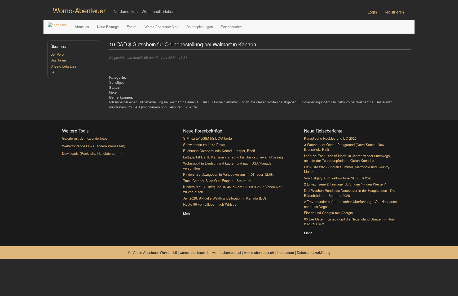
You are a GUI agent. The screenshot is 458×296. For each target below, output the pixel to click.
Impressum (286, 252)
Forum (131, 26)
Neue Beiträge (108, 26)
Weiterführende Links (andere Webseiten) (93, 145)
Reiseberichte (231, 26)
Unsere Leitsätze (63, 66)
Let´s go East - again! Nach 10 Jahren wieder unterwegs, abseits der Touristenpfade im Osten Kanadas (347, 158)
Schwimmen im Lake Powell (204, 144)
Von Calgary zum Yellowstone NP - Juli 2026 (338, 177)
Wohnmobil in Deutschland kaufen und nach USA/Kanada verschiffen (227, 166)
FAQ (53, 71)
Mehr (187, 213)
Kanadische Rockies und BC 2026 (330, 138)
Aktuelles (82, 26)
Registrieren (394, 12)
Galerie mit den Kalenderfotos (85, 138)
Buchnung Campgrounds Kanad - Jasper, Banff (219, 150)
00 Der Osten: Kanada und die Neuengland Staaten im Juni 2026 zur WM (349, 222)
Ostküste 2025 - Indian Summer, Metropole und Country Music (347, 169)
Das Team (58, 60)
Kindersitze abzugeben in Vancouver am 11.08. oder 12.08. (228, 174)
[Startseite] (59, 25)
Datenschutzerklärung (313, 252)
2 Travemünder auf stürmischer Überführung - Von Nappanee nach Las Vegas (350, 204)
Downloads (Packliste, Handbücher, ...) (92, 153)
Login (372, 12)
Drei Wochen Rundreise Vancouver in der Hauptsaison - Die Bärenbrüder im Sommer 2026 (349, 193)
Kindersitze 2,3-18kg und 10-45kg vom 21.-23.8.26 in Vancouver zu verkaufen (232, 189)
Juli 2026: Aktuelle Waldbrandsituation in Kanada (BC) (224, 198)
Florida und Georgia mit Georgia (328, 212)
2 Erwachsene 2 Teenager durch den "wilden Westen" (345, 184)
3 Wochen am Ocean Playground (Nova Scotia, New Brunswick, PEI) (344, 147)
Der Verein (58, 54)
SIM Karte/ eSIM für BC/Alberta (207, 138)
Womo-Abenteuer (79, 10)
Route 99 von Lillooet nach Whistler (210, 204)
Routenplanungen (199, 26)
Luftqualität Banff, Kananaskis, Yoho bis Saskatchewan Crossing (233, 157)
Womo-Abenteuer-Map (161, 26)
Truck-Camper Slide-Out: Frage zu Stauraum (217, 180)
